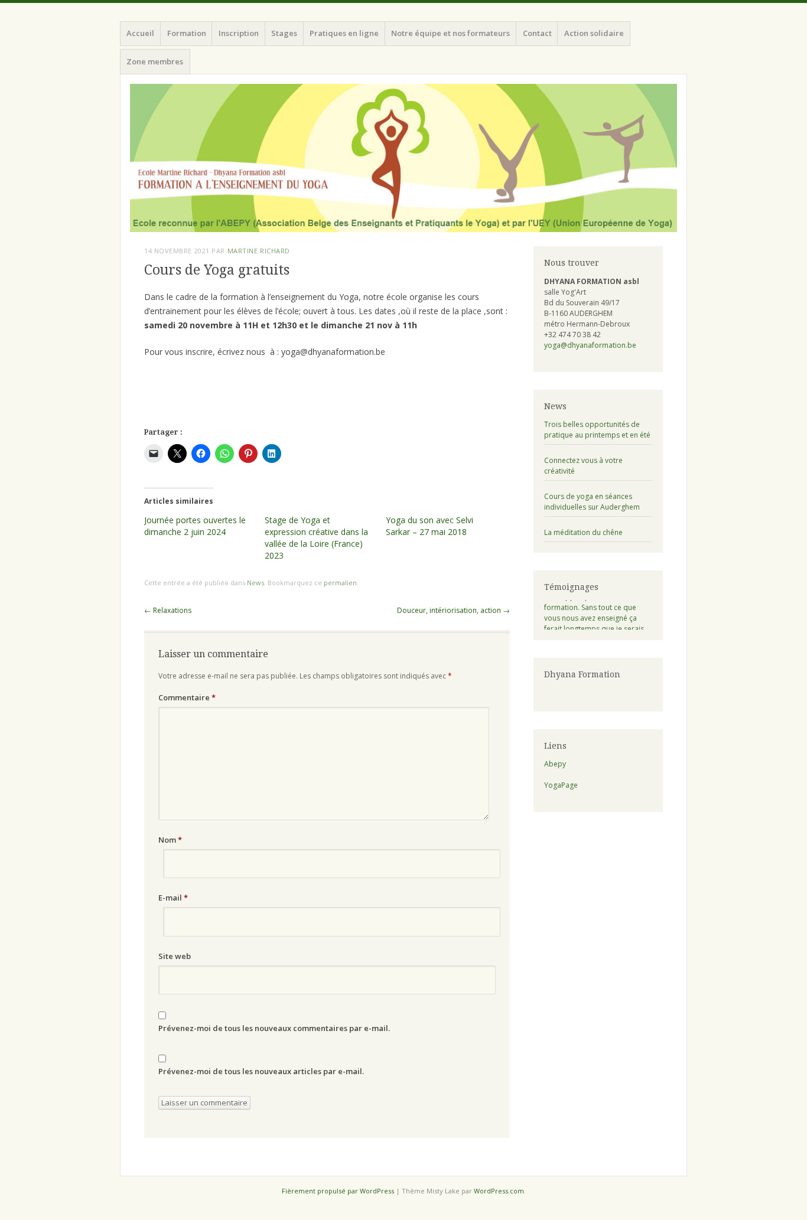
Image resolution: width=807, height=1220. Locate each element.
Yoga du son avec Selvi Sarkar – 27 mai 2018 (429, 525)
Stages (284, 33)
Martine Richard (258, 250)
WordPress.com (499, 1190)
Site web (174, 956)
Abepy (555, 764)
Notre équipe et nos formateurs (450, 33)
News (255, 582)
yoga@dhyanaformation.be (590, 345)
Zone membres (154, 61)
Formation (186, 33)
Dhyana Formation (582, 674)
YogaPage (561, 785)
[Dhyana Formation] (403, 158)
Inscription (239, 33)
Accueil (140, 33)
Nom (170, 839)
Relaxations (167, 610)
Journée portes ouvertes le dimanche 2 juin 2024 (195, 525)
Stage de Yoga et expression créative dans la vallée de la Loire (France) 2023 (316, 537)
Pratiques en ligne (344, 33)
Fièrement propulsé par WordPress (338, 1190)
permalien (340, 582)
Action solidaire (594, 33)
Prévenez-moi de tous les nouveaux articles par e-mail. (261, 1071)
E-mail (173, 897)
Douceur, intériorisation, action (453, 610)
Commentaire (187, 697)
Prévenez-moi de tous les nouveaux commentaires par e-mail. (274, 1028)
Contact (537, 33)
